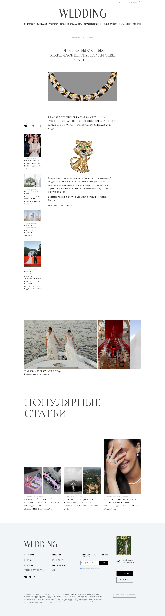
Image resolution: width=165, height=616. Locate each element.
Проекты (137, 24)
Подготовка (29, 24)
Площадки (42, 24)
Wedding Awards (60, 565)
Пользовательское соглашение (124, 594)
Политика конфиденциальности (124, 597)
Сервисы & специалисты (71, 24)
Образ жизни (125, 24)
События (89, 37)
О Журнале (29, 555)
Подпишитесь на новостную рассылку (94, 556)
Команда (28, 560)
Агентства (53, 24)
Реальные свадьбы (92, 24)
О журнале (123, 2)
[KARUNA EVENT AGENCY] (60, 372)
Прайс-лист (57, 560)
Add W (54, 570)
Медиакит (56, 555)
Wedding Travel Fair (34, 570)
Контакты (133, 2)
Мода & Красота (110, 24)
